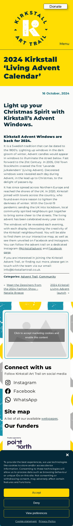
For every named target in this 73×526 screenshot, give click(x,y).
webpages (49, 418)
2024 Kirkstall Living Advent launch (59, 288)
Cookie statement (26, 521)
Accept (36, 492)
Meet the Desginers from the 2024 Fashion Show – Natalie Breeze (23, 288)
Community (47, 276)
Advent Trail (29, 276)
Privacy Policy (47, 521)
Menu (64, 44)
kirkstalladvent (31, 248)
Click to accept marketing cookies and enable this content (36, 335)
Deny (36, 502)
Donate (55, 6)
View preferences (36, 513)
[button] (67, 455)
